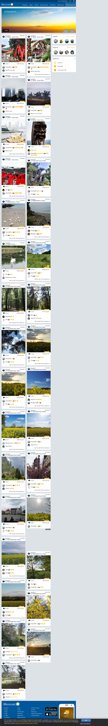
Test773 (8, 70)
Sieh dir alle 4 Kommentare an (17, 657)
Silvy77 (7, 446)
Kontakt (33, 709)
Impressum (34, 711)
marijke (33, 230)
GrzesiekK (8, 67)
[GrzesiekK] (56, 41)
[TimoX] (67, 41)
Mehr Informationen (85, 723)
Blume (7, 111)
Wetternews (61, 5)
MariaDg (33, 233)
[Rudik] (61, 41)
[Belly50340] (67, 52)
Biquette (8, 443)
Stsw (7, 569)
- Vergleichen (7, 717)
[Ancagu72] (61, 52)
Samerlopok (9, 316)
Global (66, 31)
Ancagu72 (33, 402)
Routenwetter (44, 5)
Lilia (7, 235)
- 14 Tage (6, 715)
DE (70, 1)
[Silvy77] (72, 52)
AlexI (7, 615)
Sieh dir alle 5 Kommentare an (17, 491)
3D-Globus (53, 5)
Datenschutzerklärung (20, 723)
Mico (32, 315)
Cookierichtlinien (35, 715)
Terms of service (35, 708)
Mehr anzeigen (71, 36)
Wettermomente (70, 5)
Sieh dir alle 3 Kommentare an (17, 153)
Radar (31, 5)
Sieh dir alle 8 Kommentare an (17, 322)
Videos (36, 5)
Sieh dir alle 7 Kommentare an (17, 280)
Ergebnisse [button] (56, 58)
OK (86, 720)
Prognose (25, 5)
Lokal (72, 31)
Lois (7, 189)
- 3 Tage (6, 711)
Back (6, 30)
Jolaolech (7, 35)
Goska (7, 277)
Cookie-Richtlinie (33, 723)
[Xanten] (72, 41)
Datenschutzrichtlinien (36, 713)
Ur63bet (8, 651)
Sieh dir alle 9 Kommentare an (42, 321)
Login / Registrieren (63, 1)
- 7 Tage (5, 713)
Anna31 (8, 611)
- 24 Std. (6, 709)
